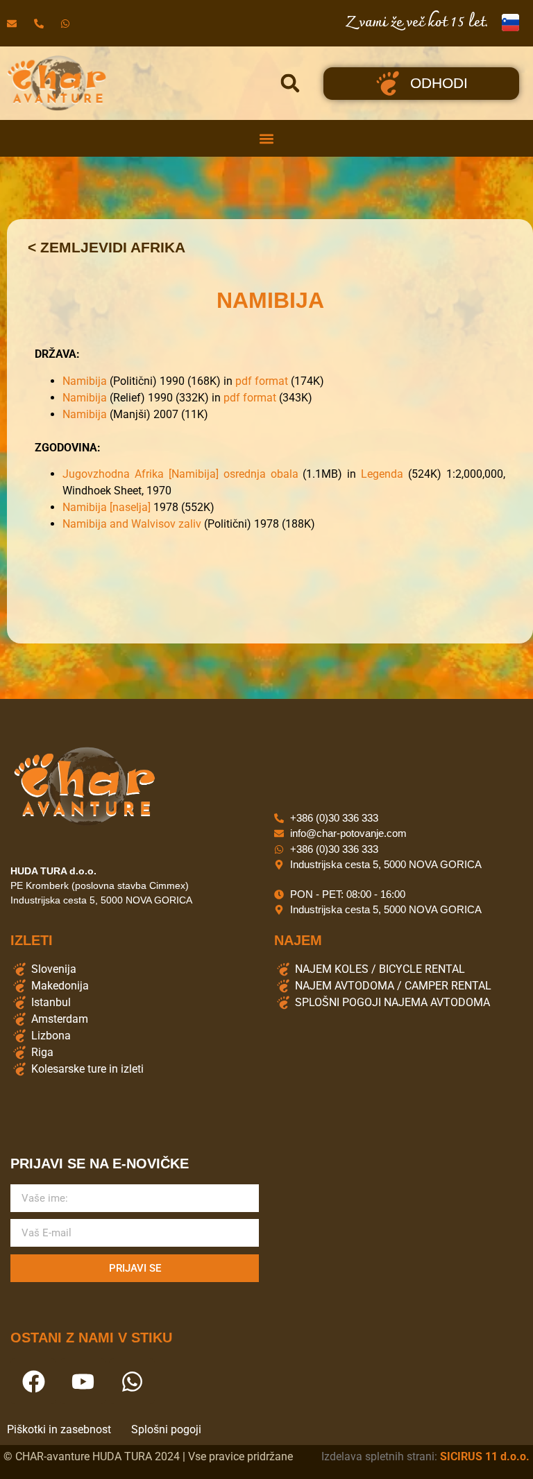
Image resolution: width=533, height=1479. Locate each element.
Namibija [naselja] (106, 507)
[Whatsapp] (132, 1381)
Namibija (84, 381)
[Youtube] (82, 1381)
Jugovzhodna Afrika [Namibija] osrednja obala (180, 474)
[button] (290, 83)
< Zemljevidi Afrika (106, 247)
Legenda (382, 474)
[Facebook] (33, 1381)
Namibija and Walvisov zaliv (131, 523)
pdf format (261, 381)
